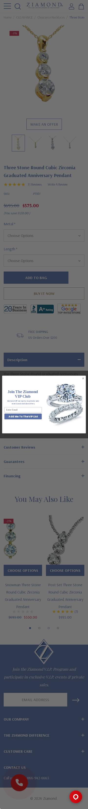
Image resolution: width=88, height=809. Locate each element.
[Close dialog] (83, 378)
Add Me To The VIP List (23, 416)
